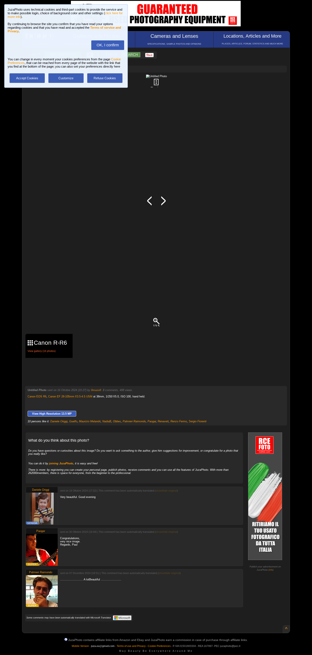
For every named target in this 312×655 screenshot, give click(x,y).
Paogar (152, 421)
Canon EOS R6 (37, 396)
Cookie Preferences (159, 646)
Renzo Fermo (178, 421)
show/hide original (166, 490)
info (271, 570)
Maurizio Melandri (90, 421)
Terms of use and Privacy (131, 646)
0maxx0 (96, 390)
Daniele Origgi (58, 421)
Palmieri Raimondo (134, 421)
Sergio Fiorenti (198, 421)
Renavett (163, 421)
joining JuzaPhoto (61, 463)
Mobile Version (80, 646)
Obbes (117, 421)
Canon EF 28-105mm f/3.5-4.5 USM (70, 396)
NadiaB (106, 421)
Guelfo (73, 421)
